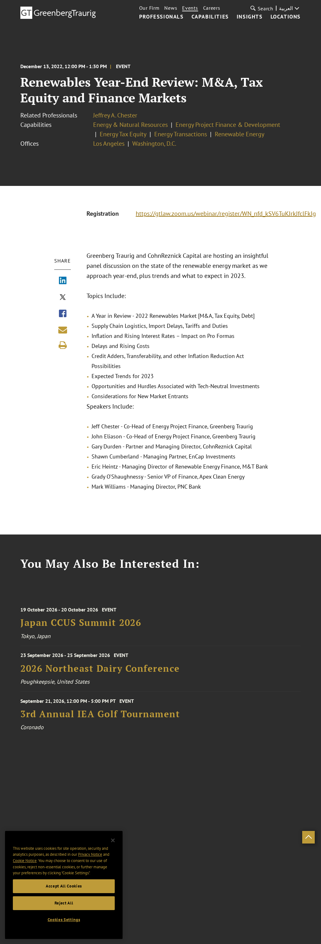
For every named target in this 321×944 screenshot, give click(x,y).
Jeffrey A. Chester (115, 115)
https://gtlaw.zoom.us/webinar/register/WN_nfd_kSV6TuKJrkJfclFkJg (226, 213)
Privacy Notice (90, 854)
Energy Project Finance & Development (228, 125)
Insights (250, 17)
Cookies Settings (64, 919)
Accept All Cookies (64, 886)
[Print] (63, 345)
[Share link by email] (62, 329)
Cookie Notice (25, 860)
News (170, 8)
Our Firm (149, 8)
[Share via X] (62, 298)
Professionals (161, 17)
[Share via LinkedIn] (62, 281)
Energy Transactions (180, 134)
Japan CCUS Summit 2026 (80, 622)
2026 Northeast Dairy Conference (100, 668)
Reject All (64, 903)
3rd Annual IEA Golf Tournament (100, 714)
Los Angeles (108, 143)
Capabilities (210, 17)
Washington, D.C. (154, 143)
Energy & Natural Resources (130, 125)
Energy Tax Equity (123, 134)
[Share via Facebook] (62, 314)
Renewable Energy (239, 134)
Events (190, 8)
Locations (286, 17)
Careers (211, 8)
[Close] (113, 840)
